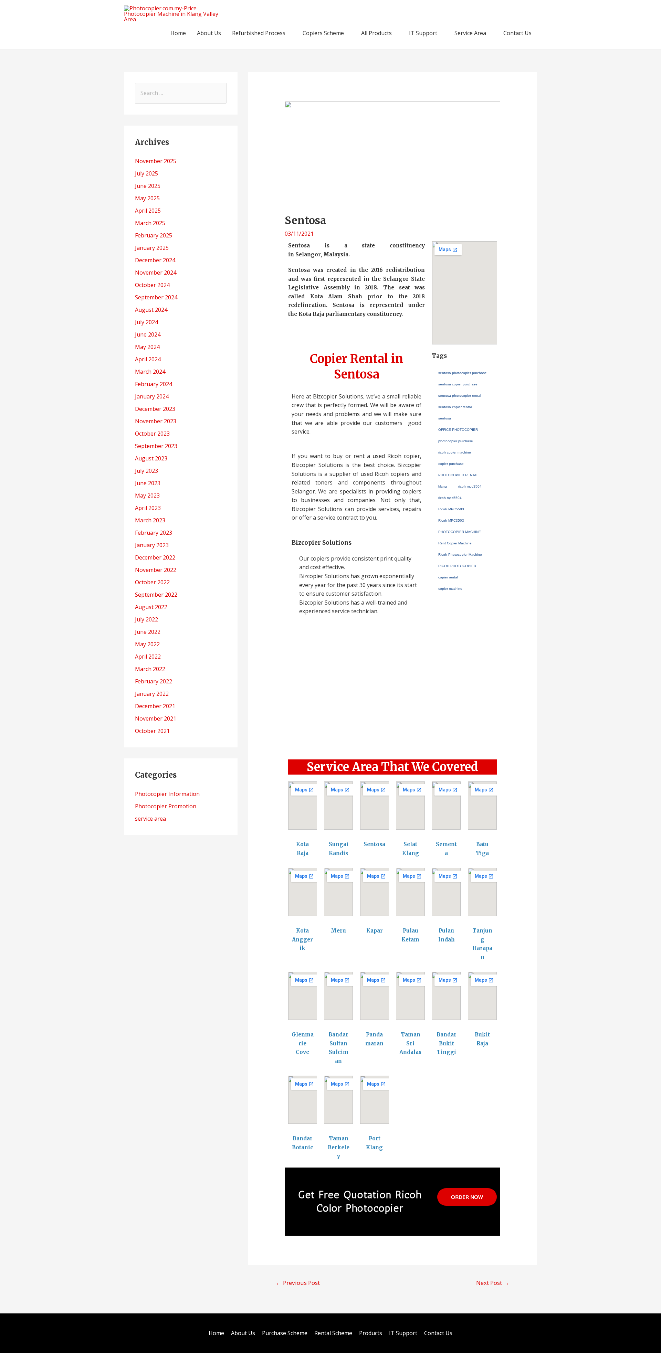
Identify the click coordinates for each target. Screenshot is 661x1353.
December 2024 (155, 260)
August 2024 (151, 309)
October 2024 (152, 285)
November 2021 (155, 718)
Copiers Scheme (323, 33)
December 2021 (155, 706)
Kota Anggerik (302, 939)
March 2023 (150, 520)
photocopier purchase (455, 441)
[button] (392, 736)
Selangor (308, 254)
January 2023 (152, 545)
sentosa (444, 418)
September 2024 (156, 297)
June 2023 (147, 483)
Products (370, 1333)
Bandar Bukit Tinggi (447, 1043)
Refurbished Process (258, 33)
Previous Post (298, 1283)
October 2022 (152, 582)
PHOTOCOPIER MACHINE (459, 532)
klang (442, 486)
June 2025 (147, 186)
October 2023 (152, 433)
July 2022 (146, 619)
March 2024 (150, 371)
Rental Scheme (333, 1333)
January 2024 (152, 396)
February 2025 (153, 235)
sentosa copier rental (455, 407)
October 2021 (152, 731)
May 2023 (147, 495)
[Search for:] (181, 93)
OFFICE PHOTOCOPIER (458, 430)
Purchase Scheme (284, 1333)
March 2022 (150, 669)
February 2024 (153, 384)
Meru (338, 930)
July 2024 (146, 322)
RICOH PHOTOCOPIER (457, 566)
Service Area (470, 33)
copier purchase (451, 464)
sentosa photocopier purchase (462, 373)
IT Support (423, 33)
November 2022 (155, 570)
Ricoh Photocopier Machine (460, 554)
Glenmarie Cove (303, 1043)
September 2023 (156, 446)
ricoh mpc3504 (470, 486)
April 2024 (148, 359)
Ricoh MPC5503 (451, 509)
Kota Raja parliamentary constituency (349, 314)
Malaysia (335, 254)
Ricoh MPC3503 (451, 520)
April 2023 (148, 508)
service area (150, 818)
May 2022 (147, 644)
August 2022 (151, 607)
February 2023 (153, 532)
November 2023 (155, 421)
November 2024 (155, 272)
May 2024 (147, 347)
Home (178, 33)
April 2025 (148, 210)
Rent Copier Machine (455, 543)
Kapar (374, 930)
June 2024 (147, 334)
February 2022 (153, 681)
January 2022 (152, 693)
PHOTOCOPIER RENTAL (458, 475)
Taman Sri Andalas (410, 1043)
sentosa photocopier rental (459, 395)
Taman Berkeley (338, 1147)
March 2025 (150, 223)
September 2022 (156, 594)
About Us (209, 33)
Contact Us (517, 33)
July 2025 (146, 173)
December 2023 (155, 409)
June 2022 (147, 632)
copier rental (448, 577)
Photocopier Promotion (165, 806)
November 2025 (155, 161)
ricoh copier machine (454, 452)
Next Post (492, 1283)
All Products (376, 33)
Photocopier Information (167, 794)
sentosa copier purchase (458, 384)
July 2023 (146, 471)
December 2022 (155, 557)
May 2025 (147, 198)
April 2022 (148, 656)
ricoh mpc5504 (450, 498)
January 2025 (152, 248)
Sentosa (374, 844)
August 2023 (151, 458)
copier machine (450, 588)
